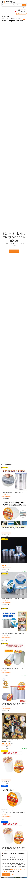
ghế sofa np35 (20, 7)
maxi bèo (4, 7)
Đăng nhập (23, 9)
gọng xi (9, 7)
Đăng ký (23, 11)
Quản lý (14, 874)
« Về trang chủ (14, 251)
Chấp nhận (6, 874)
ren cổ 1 (14, 7)
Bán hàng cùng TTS (22, 13)
